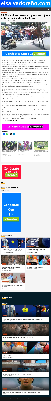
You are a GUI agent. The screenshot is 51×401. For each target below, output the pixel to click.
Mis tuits (4, 301)
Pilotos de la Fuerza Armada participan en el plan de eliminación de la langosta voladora (41, 152)
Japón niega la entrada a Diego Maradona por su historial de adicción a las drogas (21, 392)
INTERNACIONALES (30, 246)
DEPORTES (4, 246)
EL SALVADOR (4, 12)
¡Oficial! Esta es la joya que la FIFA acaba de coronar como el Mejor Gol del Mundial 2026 (12, 250)
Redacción (12, 20)
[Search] (48, 9)
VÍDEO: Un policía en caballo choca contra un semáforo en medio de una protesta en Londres (9, 152)
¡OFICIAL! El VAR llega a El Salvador (35, 267)
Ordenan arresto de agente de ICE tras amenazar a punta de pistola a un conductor (37, 250)
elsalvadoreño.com (35, 399)
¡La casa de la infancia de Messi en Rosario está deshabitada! (17, 374)
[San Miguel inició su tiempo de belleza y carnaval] (25, 145)
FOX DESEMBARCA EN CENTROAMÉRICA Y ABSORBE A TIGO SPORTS (11, 268)
